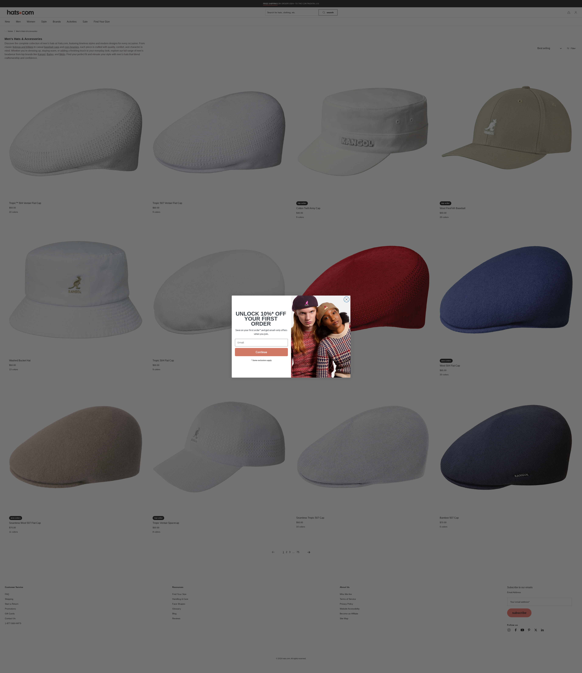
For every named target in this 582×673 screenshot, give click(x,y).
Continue (261, 352)
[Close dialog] (346, 299)
